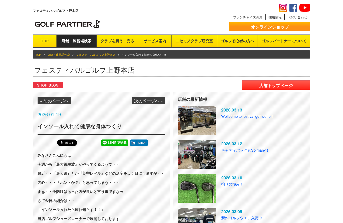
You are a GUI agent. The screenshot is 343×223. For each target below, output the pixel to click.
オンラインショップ (270, 27)
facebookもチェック (293, 8)
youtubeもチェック (304, 8)
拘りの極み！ (232, 184)
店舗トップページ (276, 85)
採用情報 (275, 17)
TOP (45, 41)
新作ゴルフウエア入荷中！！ (245, 217)
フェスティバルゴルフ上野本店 (95, 54)
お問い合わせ (297, 17)
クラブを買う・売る (117, 41)
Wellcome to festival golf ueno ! (247, 116)
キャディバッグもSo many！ (245, 150)
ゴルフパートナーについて (284, 41)
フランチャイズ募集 (247, 17)
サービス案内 (155, 41)
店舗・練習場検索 (76, 41)
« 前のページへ (54, 101)
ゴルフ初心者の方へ (237, 41)
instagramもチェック (283, 8)
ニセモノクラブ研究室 (194, 41)
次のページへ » (148, 101)
